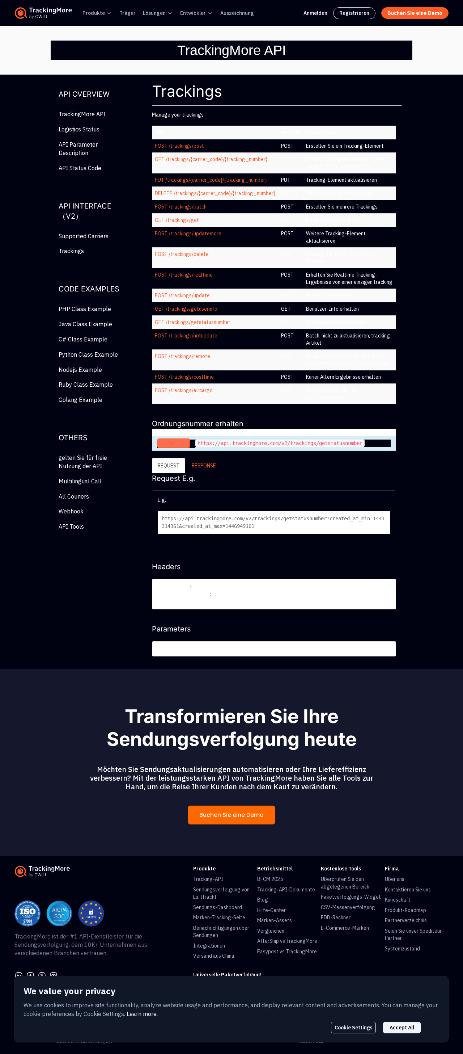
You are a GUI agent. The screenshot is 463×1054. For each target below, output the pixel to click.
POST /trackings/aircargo (184, 390)
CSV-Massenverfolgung (348, 907)
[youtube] (53, 975)
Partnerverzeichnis (406, 920)
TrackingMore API (82, 114)
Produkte (93, 13)
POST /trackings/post (179, 146)
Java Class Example (85, 324)
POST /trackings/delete (182, 254)
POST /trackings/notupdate (186, 335)
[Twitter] (42, 975)
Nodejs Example (80, 369)
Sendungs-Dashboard (217, 907)
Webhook (71, 511)
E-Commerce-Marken (345, 928)
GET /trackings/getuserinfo (186, 309)
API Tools (71, 526)
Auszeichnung (237, 13)
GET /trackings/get (177, 220)
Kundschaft (398, 899)
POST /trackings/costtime (184, 377)
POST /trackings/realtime (184, 275)
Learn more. (142, 1013)
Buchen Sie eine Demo (231, 815)
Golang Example (80, 399)
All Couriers (74, 496)
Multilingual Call (80, 481)
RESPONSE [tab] (204, 465)
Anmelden (315, 13)
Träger (127, 13)
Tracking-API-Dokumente (286, 889)
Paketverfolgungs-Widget (351, 897)
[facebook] (30, 975)
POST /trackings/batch (181, 206)
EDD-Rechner (336, 917)
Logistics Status (79, 129)
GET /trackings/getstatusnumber (192, 322)
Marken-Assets (274, 920)
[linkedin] (18, 975)
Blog (262, 899)
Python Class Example (88, 354)
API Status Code (80, 168)
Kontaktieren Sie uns (408, 889)
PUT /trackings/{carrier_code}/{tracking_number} (211, 180)
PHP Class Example (85, 308)
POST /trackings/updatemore (188, 233)
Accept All (402, 1027)
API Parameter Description (78, 148)
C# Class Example (83, 339)
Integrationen (209, 945)
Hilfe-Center (271, 910)
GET (173, 443)
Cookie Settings (353, 1027)
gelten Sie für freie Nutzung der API (83, 462)
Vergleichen (270, 931)
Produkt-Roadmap (405, 910)
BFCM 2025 (270, 879)
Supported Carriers (84, 236)
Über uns (394, 879)
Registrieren (354, 13)
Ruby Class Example (86, 384)
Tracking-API (208, 879)
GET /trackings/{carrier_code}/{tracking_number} (211, 159)
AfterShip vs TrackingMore (287, 941)
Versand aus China (213, 956)
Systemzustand (402, 948)
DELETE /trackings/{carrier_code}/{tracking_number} (215, 193)
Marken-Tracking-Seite (219, 917)
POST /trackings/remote (182, 356)
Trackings (71, 251)
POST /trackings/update (182, 295)
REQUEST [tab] (168, 465)
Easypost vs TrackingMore (287, 951)
